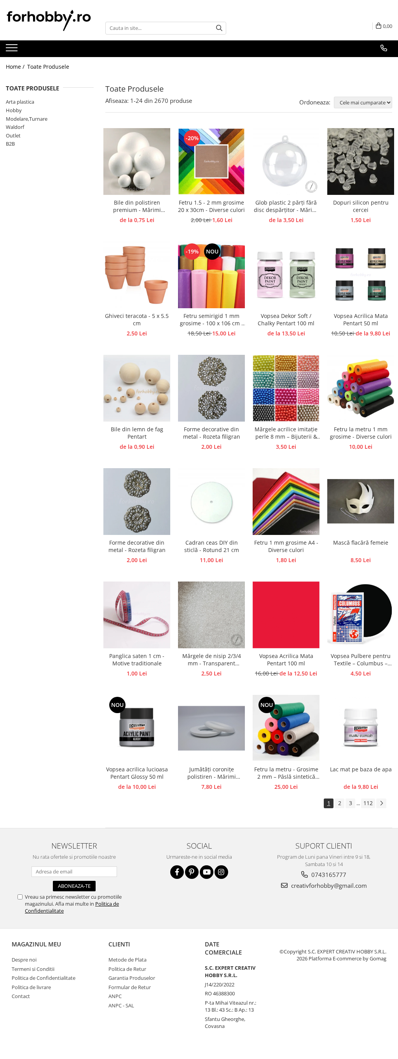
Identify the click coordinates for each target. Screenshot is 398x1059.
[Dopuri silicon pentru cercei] (360, 161)
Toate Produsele (48, 66)
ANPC (115, 996)
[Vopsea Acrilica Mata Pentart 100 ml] (286, 615)
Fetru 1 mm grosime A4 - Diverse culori (286, 546)
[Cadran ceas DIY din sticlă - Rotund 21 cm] (211, 501)
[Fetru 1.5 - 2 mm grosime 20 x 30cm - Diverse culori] (211, 161)
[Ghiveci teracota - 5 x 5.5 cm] (136, 274)
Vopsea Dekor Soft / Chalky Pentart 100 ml (286, 319)
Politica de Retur (127, 968)
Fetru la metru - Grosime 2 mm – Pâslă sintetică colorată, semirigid (286, 773)
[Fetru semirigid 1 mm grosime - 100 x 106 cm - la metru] (211, 274)
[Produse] (12, 50)
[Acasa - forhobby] (50, 20)
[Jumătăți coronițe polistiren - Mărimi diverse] (211, 728)
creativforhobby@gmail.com (328, 885)
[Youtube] (206, 872)
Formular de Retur (129, 987)
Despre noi (24, 959)
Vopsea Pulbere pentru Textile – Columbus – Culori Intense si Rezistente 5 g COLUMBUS (361, 660)
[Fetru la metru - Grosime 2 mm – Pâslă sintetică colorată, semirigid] (286, 728)
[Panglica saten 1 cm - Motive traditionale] (136, 615)
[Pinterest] (192, 872)
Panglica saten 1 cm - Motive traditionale (136, 659)
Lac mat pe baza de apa (361, 769)
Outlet (13, 135)
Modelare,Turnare (26, 118)
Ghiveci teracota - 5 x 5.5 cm (137, 319)
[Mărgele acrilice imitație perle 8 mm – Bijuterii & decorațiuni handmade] (286, 388)
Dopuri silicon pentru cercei (361, 206)
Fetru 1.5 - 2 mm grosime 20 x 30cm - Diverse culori (211, 206)
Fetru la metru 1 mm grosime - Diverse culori (361, 432)
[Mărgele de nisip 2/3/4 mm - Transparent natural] (211, 615)
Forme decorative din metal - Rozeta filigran (211, 432)
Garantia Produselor (131, 977)
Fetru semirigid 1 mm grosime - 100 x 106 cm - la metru (211, 320)
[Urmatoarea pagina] (381, 803)
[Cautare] (219, 28)
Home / (16, 66)
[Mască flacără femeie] (360, 501)
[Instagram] (221, 872)
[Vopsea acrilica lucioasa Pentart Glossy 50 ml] (136, 728)
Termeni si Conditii (33, 968)
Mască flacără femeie (360, 542)
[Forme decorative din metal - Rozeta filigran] (211, 388)
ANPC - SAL (121, 1005)
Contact (21, 996)
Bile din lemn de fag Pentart (137, 432)
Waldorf (15, 126)
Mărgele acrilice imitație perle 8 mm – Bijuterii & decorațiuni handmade (286, 433)
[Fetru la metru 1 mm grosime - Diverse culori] (360, 388)
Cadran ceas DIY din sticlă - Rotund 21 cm (211, 546)
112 (368, 803)
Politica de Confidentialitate (43, 977)
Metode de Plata (127, 959)
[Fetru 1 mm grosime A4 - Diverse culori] (286, 501)
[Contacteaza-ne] (383, 48)
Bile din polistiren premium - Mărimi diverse (137, 206)
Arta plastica (20, 101)
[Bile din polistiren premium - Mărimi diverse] (136, 161)
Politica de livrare (31, 987)
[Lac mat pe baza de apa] (360, 728)
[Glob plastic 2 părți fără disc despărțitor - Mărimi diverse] (286, 161)
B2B (10, 143)
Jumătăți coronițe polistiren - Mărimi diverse (211, 773)
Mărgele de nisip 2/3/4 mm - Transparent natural (211, 660)
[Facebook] (177, 872)
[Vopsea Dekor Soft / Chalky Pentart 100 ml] (286, 274)
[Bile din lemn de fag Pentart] (136, 388)
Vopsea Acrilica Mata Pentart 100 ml (286, 659)
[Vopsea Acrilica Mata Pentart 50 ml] (360, 274)
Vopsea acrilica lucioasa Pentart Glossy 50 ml (137, 773)
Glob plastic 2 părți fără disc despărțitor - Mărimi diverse (286, 206)
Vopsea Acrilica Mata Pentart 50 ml (361, 319)
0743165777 (328, 874)
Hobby (14, 110)
